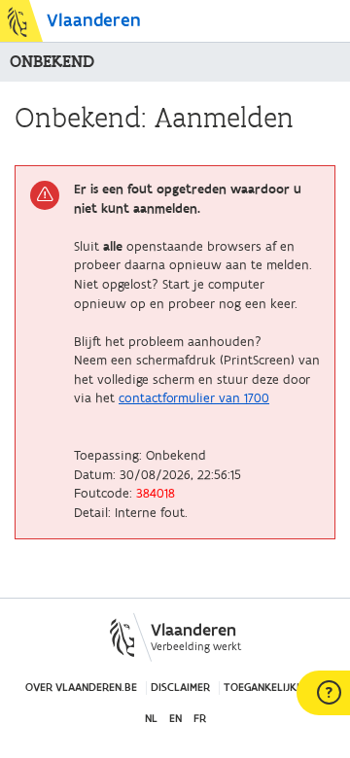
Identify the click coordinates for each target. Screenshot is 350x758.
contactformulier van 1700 (194, 398)
